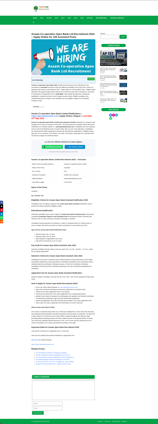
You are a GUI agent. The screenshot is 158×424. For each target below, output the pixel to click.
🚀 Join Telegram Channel (75, 147)
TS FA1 (49, 18)
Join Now (91, 79)
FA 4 (75, 18)
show (42, 106)
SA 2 (82, 18)
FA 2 (56, 18)
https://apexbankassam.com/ (44, 116)
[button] (33, 22)
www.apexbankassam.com (69, 287)
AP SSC (89, 18)
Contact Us (108, 421)
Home (35, 18)
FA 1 (41, 18)
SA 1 (63, 18)
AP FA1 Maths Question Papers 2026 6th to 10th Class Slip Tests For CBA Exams (108, 85)
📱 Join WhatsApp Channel (52, 147)
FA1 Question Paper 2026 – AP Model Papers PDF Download (108, 99)
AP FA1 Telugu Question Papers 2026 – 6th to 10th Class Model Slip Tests (109, 93)
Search (102, 33)
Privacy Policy (116, 421)
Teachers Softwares (117, 18)
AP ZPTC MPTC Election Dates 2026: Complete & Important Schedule (108, 70)
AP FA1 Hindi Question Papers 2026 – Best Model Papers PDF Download (108, 77)
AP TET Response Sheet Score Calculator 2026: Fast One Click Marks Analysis (112, 63)
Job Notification (101, 18)
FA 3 (69, 18)
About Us (100, 421)
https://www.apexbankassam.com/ (42, 344)
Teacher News (45, 421)
